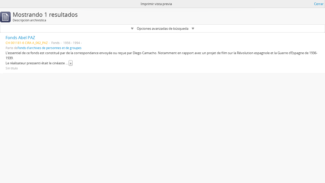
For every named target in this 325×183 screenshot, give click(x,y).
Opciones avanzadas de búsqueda (162, 28)
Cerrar (318, 4)
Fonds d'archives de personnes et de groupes (50, 48)
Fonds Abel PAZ (20, 37)
